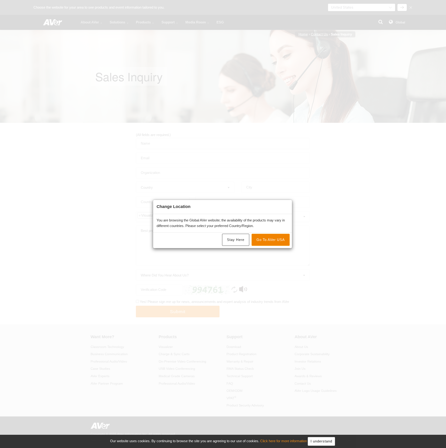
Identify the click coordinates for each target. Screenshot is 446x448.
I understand (321, 441)
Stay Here (235, 240)
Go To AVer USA (270, 240)
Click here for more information (283, 441)
